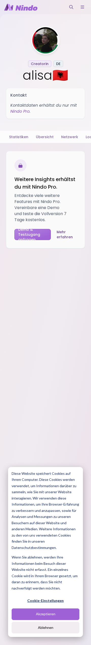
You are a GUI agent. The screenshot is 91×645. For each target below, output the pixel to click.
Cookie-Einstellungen (45, 600)
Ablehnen (45, 627)
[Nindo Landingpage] (20, 7)
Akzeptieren (45, 614)
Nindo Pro (20, 111)
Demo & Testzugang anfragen (29, 234)
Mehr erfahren (65, 234)
